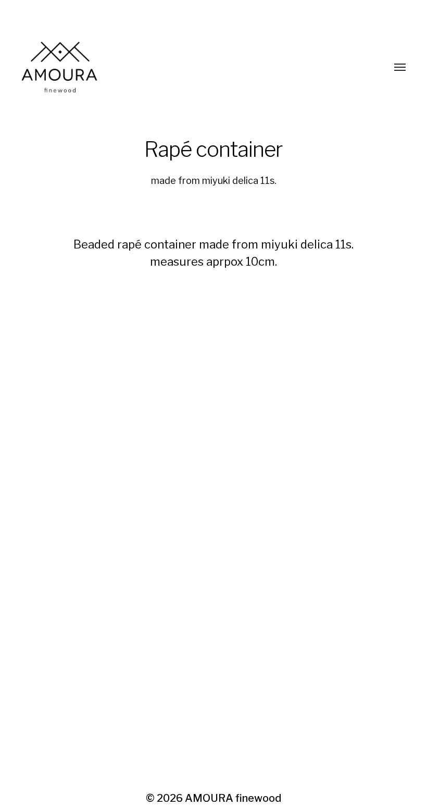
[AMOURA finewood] (192, 68)
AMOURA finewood (233, 798)
